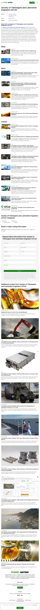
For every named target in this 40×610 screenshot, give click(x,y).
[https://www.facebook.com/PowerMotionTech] (17, 595)
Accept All (20, 607)
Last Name (23, 243)
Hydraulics (13, 71)
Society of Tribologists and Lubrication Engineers (14, 27)
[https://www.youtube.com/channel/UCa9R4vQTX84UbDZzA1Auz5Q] (21, 595)
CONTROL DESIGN (12, 600)
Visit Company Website (13, 20)
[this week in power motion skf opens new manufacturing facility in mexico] (20, 425)
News (12, 144)
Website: (3, 20)
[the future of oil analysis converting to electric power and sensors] (5, 198)
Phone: (2, 18)
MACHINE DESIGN (28, 600)
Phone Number (23, 247)
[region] (20, 606)
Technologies (14, 102)
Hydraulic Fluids (14, 93)
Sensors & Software (15, 196)
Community (13, 49)
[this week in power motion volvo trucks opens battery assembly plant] (5, 177)
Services (16, 222)
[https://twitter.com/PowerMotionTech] (20, 595)
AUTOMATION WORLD (20, 600)
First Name (6, 243)
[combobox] (20, 262)
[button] (2, 2)
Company (6, 251)
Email (5, 247)
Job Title (23, 251)
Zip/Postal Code (7, 256)
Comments (6, 265)
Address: (3, 14)
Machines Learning (14, 58)
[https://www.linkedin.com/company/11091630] (19, 595)
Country (6, 260)
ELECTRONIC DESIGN (20, 601)
